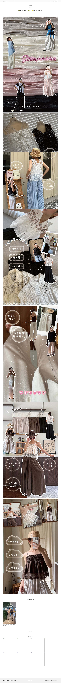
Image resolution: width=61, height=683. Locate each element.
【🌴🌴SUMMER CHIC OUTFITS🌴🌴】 (24, 10)
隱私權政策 (15, 680)
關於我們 (4, 680)
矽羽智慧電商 (56, 680)
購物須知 (12, 680)
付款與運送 (8, 680)
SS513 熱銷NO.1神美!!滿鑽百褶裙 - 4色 (9, 624)
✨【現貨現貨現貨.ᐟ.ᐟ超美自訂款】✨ (37, 10)
